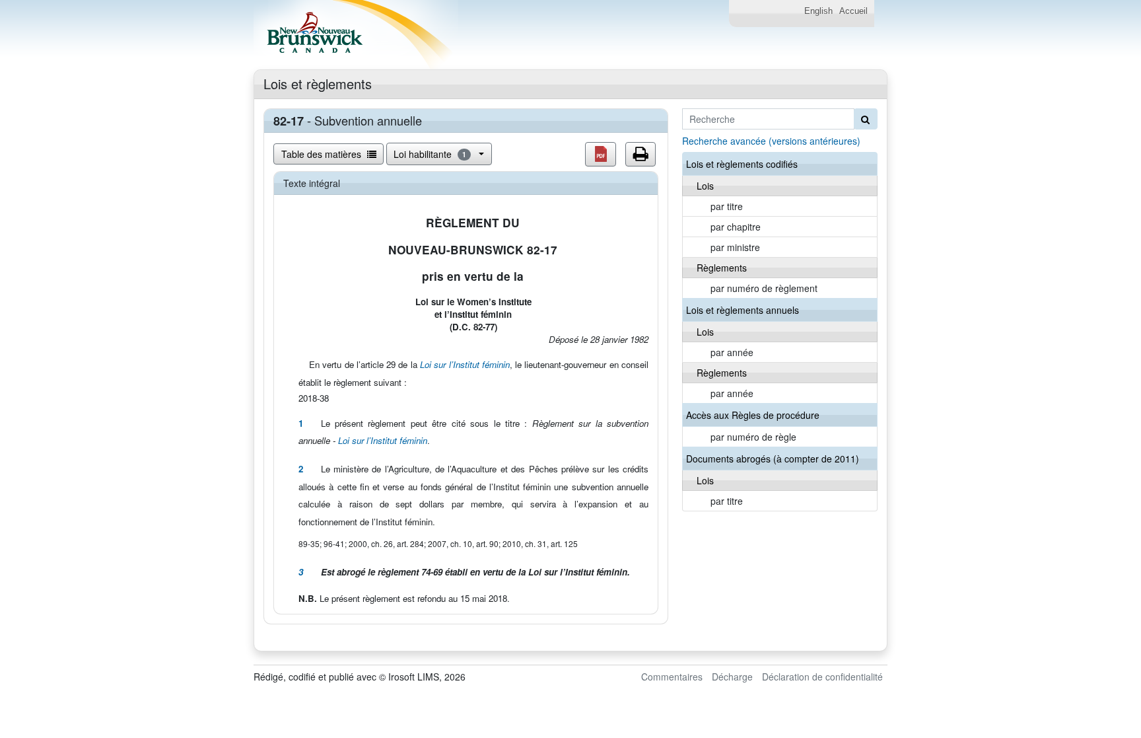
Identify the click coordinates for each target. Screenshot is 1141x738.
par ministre (735, 247)
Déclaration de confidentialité (822, 676)
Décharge (732, 676)
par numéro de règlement (763, 288)
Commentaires (672, 676)
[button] (600, 154)
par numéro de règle (753, 436)
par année (731, 352)
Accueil (853, 11)
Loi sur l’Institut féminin (465, 364)
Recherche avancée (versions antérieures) (771, 140)
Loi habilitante (430, 154)
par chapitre (735, 226)
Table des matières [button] (322, 154)
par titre (726, 206)
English (818, 11)
